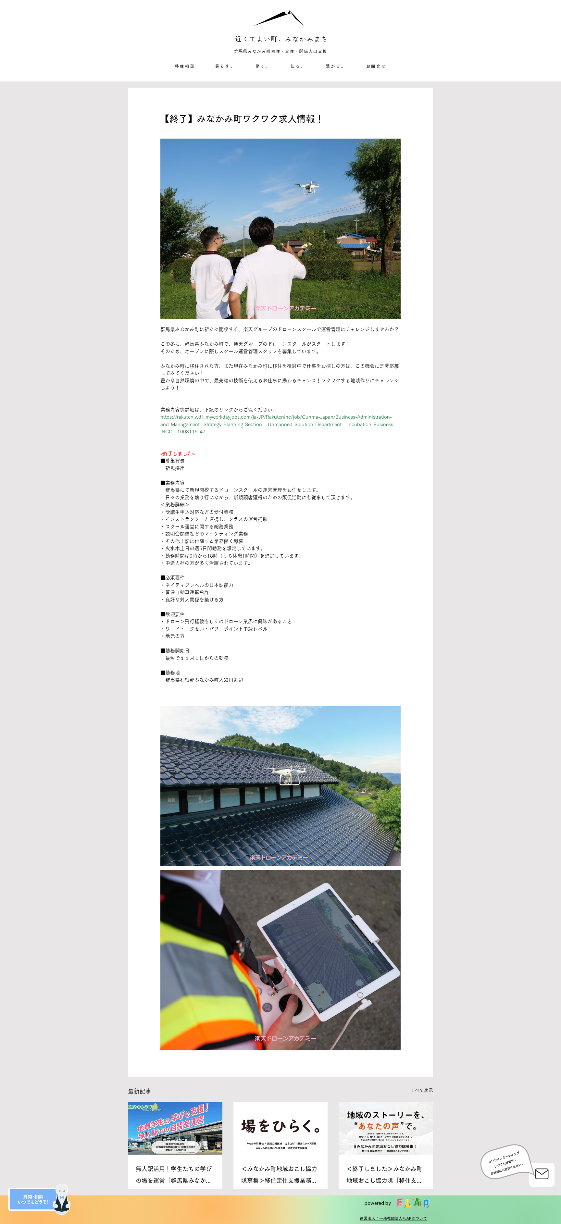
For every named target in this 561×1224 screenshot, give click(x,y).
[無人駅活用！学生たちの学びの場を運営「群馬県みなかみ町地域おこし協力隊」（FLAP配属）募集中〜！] (175, 1128)
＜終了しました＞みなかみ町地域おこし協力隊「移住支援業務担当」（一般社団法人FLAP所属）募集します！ (384, 1176)
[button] (225, 66)
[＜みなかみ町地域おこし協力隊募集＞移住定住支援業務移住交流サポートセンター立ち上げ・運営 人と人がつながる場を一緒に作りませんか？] (280, 1129)
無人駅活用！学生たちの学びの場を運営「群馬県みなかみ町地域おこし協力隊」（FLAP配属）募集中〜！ (174, 1176)
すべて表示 (421, 1090)
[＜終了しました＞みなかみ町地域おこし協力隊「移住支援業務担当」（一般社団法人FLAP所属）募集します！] (386, 1128)
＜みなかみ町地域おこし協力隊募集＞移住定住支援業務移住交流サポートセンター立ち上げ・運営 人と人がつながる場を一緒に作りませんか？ (279, 1176)
